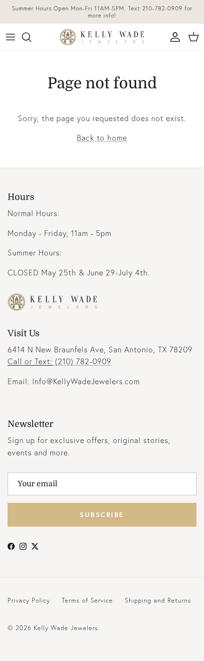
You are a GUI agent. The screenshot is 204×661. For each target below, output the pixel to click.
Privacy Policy (29, 600)
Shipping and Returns (158, 600)
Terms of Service (87, 600)
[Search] (31, 37)
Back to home (102, 137)
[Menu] (10, 37)
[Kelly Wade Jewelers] (102, 37)
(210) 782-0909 (59, 361)
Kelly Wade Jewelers (66, 628)
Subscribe (102, 514)
